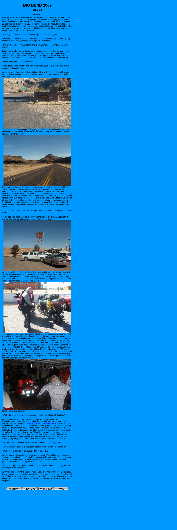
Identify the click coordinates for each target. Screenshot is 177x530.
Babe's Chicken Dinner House (40, 423)
